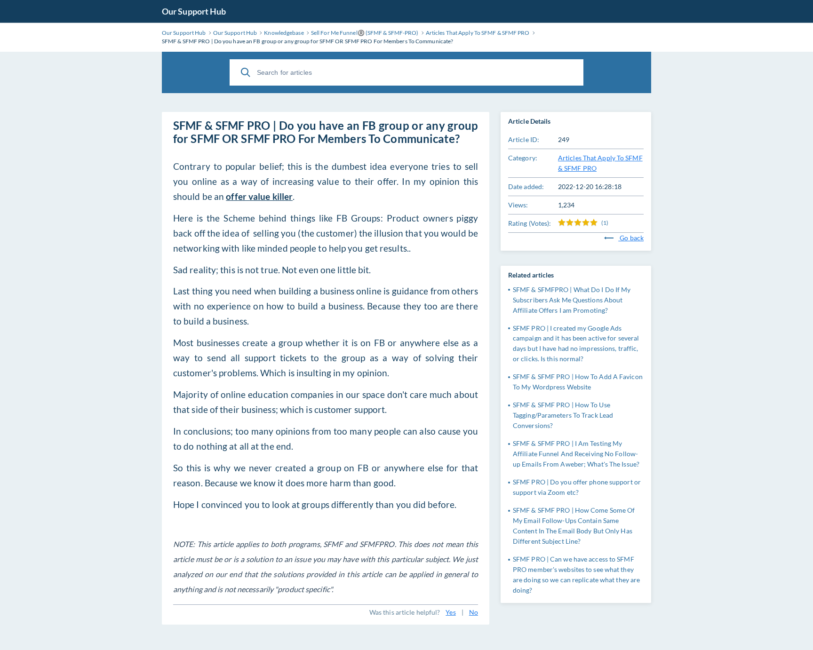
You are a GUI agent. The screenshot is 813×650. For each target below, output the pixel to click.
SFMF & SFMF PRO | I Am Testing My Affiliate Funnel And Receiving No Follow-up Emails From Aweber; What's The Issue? (576, 453)
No (473, 612)
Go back (631, 238)
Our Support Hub (194, 11)
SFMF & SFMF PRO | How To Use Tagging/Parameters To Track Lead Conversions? (563, 415)
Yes (450, 612)
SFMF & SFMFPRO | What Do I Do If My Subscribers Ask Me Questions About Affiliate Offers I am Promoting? (572, 299)
